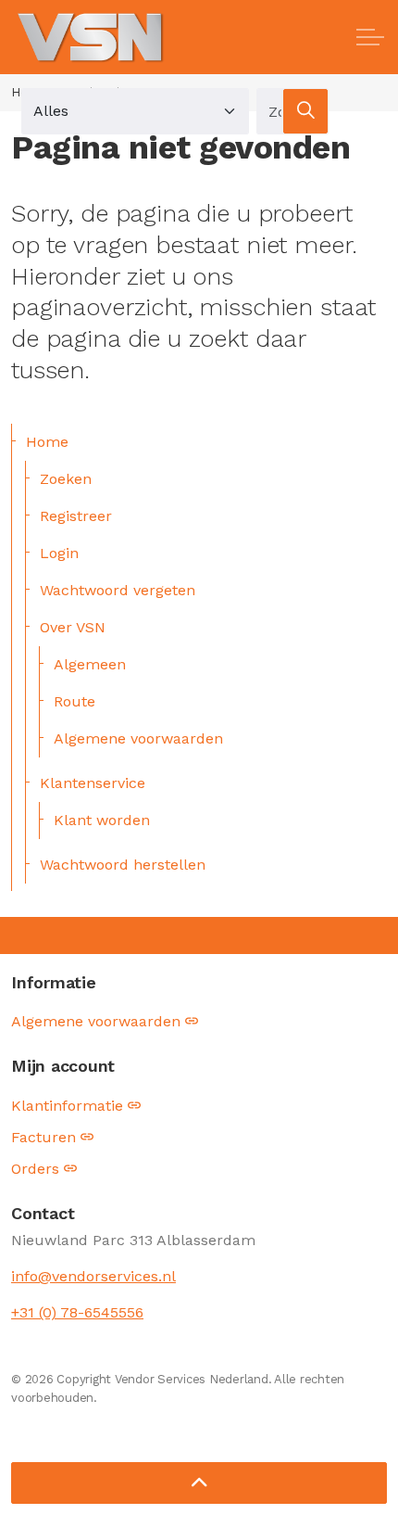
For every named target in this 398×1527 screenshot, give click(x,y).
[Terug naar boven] (199, 1483)
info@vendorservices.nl (93, 1276)
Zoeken (66, 479)
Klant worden (102, 820)
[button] (305, 111)
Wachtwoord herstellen (122, 864)
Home (47, 442)
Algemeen (90, 664)
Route (74, 701)
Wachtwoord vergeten (117, 590)
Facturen (43, 1137)
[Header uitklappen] (370, 37)
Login (59, 553)
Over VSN (73, 627)
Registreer (76, 516)
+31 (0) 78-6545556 (77, 1312)
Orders (35, 1168)
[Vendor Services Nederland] (91, 37)
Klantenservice (92, 783)
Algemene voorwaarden (138, 738)
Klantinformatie (67, 1105)
